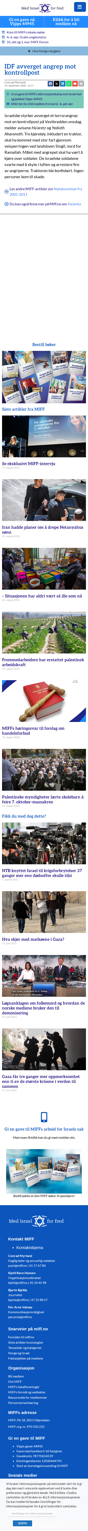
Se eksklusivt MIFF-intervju (28, 463)
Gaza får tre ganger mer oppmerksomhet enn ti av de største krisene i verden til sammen (41, 1081)
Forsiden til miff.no (21, 1337)
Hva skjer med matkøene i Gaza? (33, 939)
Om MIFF (15, 1381)
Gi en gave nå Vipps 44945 (22, 22)
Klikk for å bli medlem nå (66, 22)
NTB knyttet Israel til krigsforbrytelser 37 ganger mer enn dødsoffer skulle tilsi (42, 873)
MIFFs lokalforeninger (23, 1387)
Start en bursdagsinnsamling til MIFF (42, 1466)
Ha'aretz (74, 204)
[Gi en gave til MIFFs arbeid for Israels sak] (44, 1117)
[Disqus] (44, 272)
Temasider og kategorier (25, 1348)
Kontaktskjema (29, 1247)
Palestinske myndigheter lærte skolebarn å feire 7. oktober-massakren (43, 800)
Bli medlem (16, 1376)
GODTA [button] (22, 1523)
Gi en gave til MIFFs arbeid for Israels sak (44, 1129)
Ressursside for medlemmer (27, 1397)
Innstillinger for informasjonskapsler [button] (32, 1513)
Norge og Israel (18, 1353)
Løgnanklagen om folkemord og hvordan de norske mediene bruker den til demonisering (43, 1008)
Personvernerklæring (23, 1403)
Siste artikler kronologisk (25, 1342)
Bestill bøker (44, 344)
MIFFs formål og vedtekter (27, 1392)
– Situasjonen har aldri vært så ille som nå (42, 596)
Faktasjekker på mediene (25, 1358)
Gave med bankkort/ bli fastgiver (39, 1451)
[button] (69, 83)
